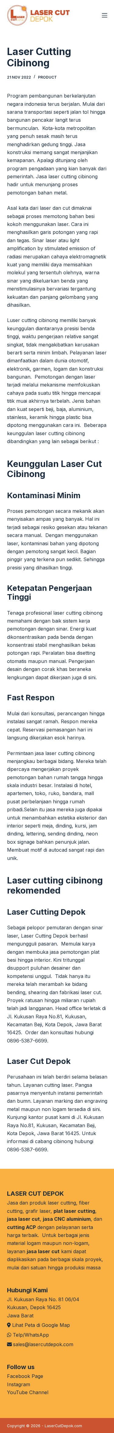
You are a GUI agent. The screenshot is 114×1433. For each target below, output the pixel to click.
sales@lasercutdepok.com (43, 1344)
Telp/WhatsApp (31, 1335)
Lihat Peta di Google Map (41, 1325)
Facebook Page (25, 1376)
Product (47, 77)
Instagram (18, 1384)
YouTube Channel (27, 1392)
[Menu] (104, 15)
